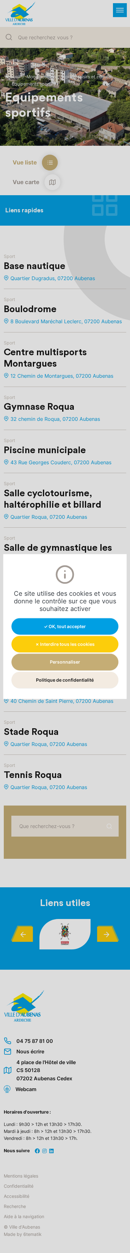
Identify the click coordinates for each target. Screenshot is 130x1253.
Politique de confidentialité (65, 679)
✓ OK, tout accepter (65, 626)
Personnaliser (65, 662)
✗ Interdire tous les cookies (65, 644)
